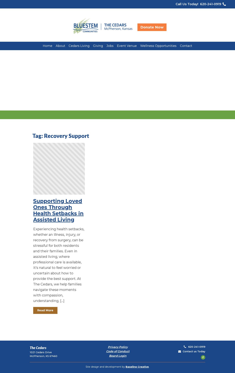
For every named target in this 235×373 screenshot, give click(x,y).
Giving (98, 46)
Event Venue (127, 46)
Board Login (117, 355)
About (60, 46)
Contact (186, 46)
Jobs (110, 46)
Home (47, 46)
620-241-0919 (210, 4)
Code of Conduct (118, 351)
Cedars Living (79, 46)
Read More (45, 310)
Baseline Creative (137, 366)
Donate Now (152, 27)
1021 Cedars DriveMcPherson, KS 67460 (43, 354)
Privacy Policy (118, 347)
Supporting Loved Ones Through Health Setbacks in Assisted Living (58, 210)
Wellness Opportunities (158, 46)
